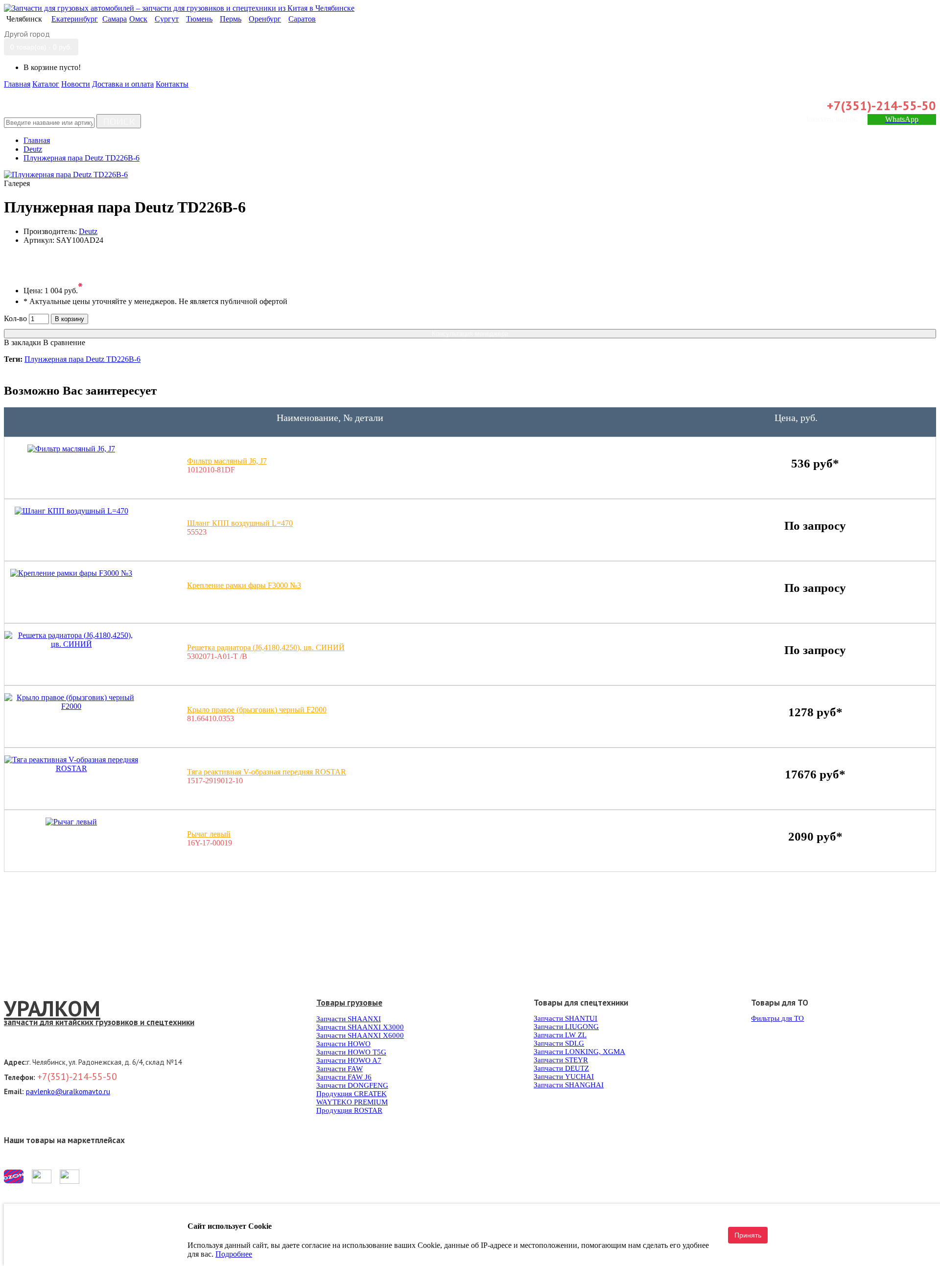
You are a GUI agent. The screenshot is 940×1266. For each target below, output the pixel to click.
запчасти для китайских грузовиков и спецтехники (99, 1022)
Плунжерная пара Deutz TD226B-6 (82, 359)
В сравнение (64, 342)
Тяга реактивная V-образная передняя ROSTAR (266, 772)
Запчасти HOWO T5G (351, 1052)
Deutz (88, 231)
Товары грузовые (349, 1002)
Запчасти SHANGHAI (569, 1085)
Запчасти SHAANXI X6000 (360, 1035)
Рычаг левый (209, 834)
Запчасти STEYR (561, 1060)
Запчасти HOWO (343, 1044)
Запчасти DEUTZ (561, 1068)
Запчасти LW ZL (560, 1035)
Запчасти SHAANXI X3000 (360, 1027)
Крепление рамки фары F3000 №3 (244, 585)
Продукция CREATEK (351, 1094)
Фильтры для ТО (777, 1018)
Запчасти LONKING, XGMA (579, 1051)
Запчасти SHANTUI (565, 1018)
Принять (747, 1235)
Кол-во (15, 318)
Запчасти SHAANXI (348, 1019)
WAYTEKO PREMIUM (352, 1102)
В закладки (22, 342)
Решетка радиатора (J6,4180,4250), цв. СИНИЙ (266, 647)
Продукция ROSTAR (349, 1110)
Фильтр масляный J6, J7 (227, 461)
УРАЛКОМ (52, 1008)
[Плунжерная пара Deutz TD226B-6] (66, 174)
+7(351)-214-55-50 (881, 105)
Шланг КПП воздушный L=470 (240, 523)
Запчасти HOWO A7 (348, 1060)
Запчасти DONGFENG (352, 1085)
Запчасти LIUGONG (566, 1027)
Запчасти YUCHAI (564, 1076)
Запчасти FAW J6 (344, 1077)
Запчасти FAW (339, 1069)
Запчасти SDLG (559, 1043)
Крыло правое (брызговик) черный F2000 (257, 709)
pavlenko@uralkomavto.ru (68, 1091)
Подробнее (233, 1254)
